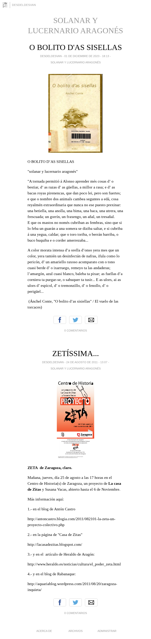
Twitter (75, 320)
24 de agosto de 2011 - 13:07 (86, 362)
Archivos (75, 631)
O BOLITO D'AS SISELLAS (75, 47)
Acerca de (44, 631)
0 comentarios (75, 330)
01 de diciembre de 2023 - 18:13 (86, 56)
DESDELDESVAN (24, 4)
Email (91, 320)
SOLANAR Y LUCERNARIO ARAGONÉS (76, 62)
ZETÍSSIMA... (75, 353)
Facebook (59, 320)
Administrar (107, 631)
